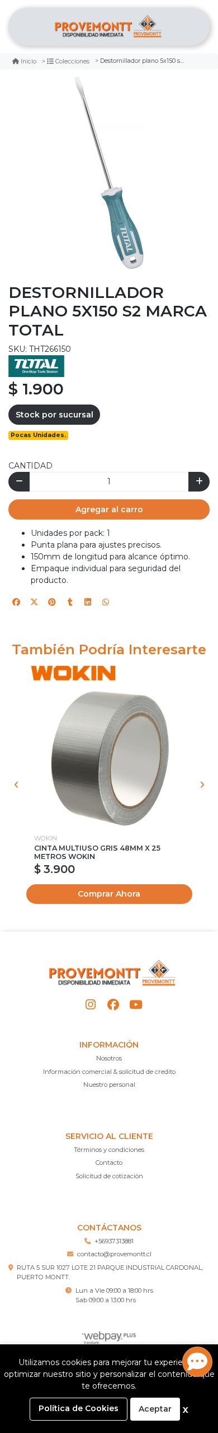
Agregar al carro (109, 509)
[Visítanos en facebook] (113, 1004)
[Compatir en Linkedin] (88, 602)
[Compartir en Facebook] (16, 602)
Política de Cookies (79, 1408)
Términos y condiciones (109, 1150)
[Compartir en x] (34, 602)
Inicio (28, 61)
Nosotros (109, 1058)
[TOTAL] (36, 366)
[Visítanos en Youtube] (135, 1004)
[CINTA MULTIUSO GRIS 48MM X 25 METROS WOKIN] (109, 745)
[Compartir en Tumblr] (70, 602)
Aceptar (155, 1409)
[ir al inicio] (113, 973)
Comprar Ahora (109, 894)
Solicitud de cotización (109, 1176)
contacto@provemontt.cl (114, 1254)
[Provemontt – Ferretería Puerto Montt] (109, 27)
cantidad (30, 466)
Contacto (109, 1162)
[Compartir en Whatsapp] (105, 602)
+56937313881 (114, 1241)
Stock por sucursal (54, 415)
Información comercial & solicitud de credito (109, 1072)
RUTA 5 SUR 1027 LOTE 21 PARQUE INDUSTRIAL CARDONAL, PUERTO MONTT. (110, 1272)
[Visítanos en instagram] (90, 1004)
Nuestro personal (109, 1084)
